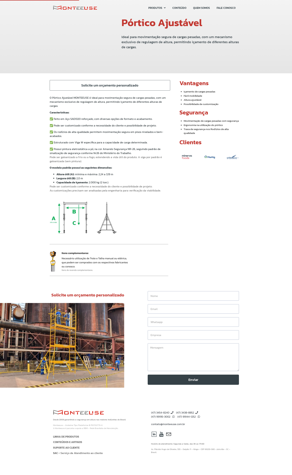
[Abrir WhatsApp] (283, 466)
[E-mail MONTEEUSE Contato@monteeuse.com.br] (169, 434)
